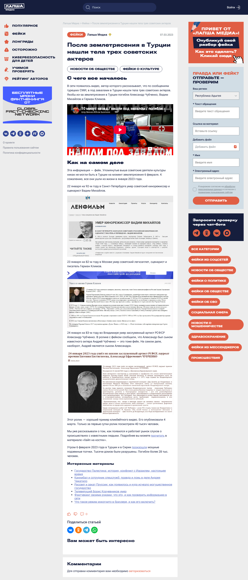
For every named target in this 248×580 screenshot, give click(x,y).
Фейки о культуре (141, 69)
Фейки (76, 34)
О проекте (9, 142)
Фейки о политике (208, 280)
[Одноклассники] (78, 530)
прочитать (157, 435)
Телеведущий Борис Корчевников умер (100, 491)
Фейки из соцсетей (209, 259)
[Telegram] (86, 530)
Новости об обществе (92, 69)
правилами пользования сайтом (215, 192)
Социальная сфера (209, 312)
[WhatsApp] (94, 530)
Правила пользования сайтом (21, 147)
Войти (231, 7)
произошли (139, 447)
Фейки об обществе (210, 291)
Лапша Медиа (97, 34)
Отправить (216, 200)
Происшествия (205, 358)
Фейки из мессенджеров (215, 347)
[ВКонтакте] (70, 530)
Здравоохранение (208, 336)
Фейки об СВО (204, 302)
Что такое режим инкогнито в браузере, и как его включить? (114, 501)
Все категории (205, 249)
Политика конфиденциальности (21, 152)
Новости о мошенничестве (207, 324)
